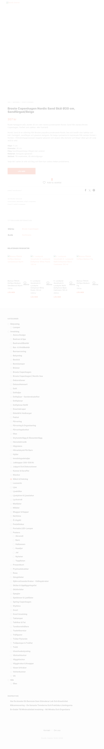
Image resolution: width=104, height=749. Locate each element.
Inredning (16, 102)
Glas (15, 433)
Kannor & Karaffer (21, 471)
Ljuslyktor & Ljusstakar (23, 495)
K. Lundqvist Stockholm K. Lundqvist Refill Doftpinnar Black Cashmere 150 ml (60, 285)
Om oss (57, 730)
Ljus (15, 487)
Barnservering (19, 351)
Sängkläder (18, 577)
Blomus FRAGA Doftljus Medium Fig (83, 283)
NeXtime (17, 516)
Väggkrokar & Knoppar (23, 663)
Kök (12, 680)
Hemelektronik (20, 442)
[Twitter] (91, 190)
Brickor (16, 368)
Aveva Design (19, 335)
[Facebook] (86, 190)
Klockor (16, 475)
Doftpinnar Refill (20, 405)
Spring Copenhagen (22, 602)
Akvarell (19, 536)
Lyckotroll (17, 499)
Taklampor (18, 618)
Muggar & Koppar (21, 512)
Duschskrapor (19, 409)
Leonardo (17, 483)
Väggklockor (19, 659)
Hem (9, 102)
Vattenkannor (19, 672)
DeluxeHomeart (20, 384)
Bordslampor (19, 364)
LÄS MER (21, 171)
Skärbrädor (18, 589)
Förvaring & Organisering (24, 425)
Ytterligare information (20, 220)
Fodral (16, 417)
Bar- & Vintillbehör (21, 347)
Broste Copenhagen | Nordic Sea (28, 376)
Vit (14, 676)
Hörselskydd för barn (23, 450)
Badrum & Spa (19, 339)
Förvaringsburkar (21, 429)
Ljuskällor (17, 491)
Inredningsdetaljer (21, 458)
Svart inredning (20, 614)
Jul (16, 552)
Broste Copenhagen (30, 229)
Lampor (16, 327)
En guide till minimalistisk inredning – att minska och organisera (40, 709)
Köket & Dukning (28, 102)
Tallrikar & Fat (19, 622)
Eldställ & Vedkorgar (22, 413)
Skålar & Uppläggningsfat (25, 585)
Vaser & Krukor (20, 667)
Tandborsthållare (21, 626)
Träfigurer (17, 635)
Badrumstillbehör (21, 343)
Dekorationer (19, 380)
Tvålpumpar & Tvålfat (23, 643)
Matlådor (17, 503)
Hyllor (15, 454)
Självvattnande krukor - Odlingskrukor (31, 581)
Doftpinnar (18, 401)
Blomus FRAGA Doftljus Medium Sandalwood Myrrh (15, 283)
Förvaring (17, 421)
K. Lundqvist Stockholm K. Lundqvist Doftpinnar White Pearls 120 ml (37, 285)
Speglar (16, 593)
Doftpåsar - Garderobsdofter (26, 397)
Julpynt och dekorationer (25, 466)
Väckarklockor (20, 655)
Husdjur (19, 548)
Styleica (17, 606)
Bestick (16, 359)
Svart (15, 610)
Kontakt (47, 730)
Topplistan (20, 560)
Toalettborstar (19, 630)
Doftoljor (17, 392)
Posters (16, 532)
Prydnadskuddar (21, 569)
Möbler (16, 508)
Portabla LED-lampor (23, 528)
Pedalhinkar (18, 524)
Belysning (15, 324)
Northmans (26, 235)
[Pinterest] (94, 190)
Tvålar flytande (20, 639)
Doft (15, 388)
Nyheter (19, 556)
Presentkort (18, 565)
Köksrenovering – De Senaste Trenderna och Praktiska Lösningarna (41, 705)
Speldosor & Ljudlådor (23, 597)
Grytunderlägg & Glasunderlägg (27, 438)
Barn (17, 540)
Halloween (20, 544)
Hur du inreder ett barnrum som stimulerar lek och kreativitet (39, 701)
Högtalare (17, 446)
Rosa (15, 573)
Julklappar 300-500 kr (23, 462)
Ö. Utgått (17, 520)
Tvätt (15, 647)
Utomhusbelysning (21, 651)
